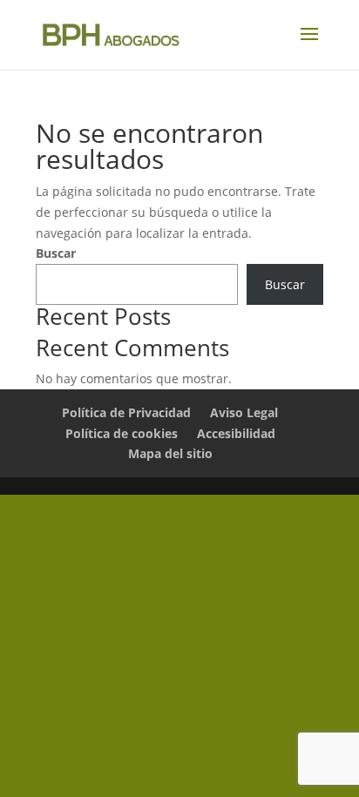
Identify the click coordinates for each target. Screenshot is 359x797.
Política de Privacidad (126, 412)
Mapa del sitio (170, 453)
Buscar (56, 253)
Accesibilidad (236, 433)
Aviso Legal (244, 412)
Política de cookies (121, 433)
